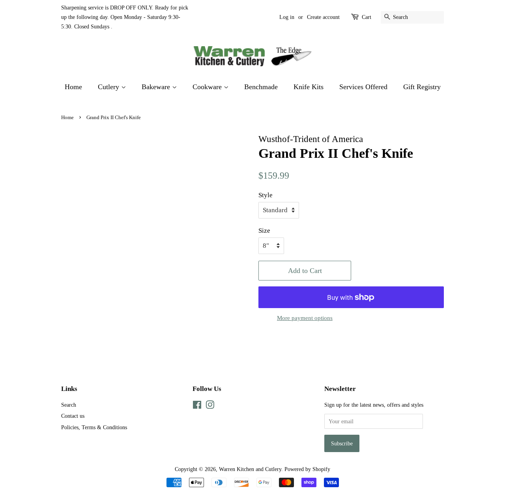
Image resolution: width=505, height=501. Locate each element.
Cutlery (109, 87)
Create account (323, 17)
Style (265, 195)
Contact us (72, 416)
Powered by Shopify (307, 469)
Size (264, 230)
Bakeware (157, 87)
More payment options (305, 318)
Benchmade (261, 87)
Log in (286, 17)
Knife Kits (309, 87)
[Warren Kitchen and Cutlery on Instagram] (210, 406)
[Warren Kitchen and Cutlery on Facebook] (197, 406)
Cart (366, 17)
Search (68, 405)
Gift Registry (422, 87)
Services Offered (363, 87)
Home (73, 87)
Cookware (208, 87)
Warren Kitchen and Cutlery (250, 469)
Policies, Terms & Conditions (94, 427)
